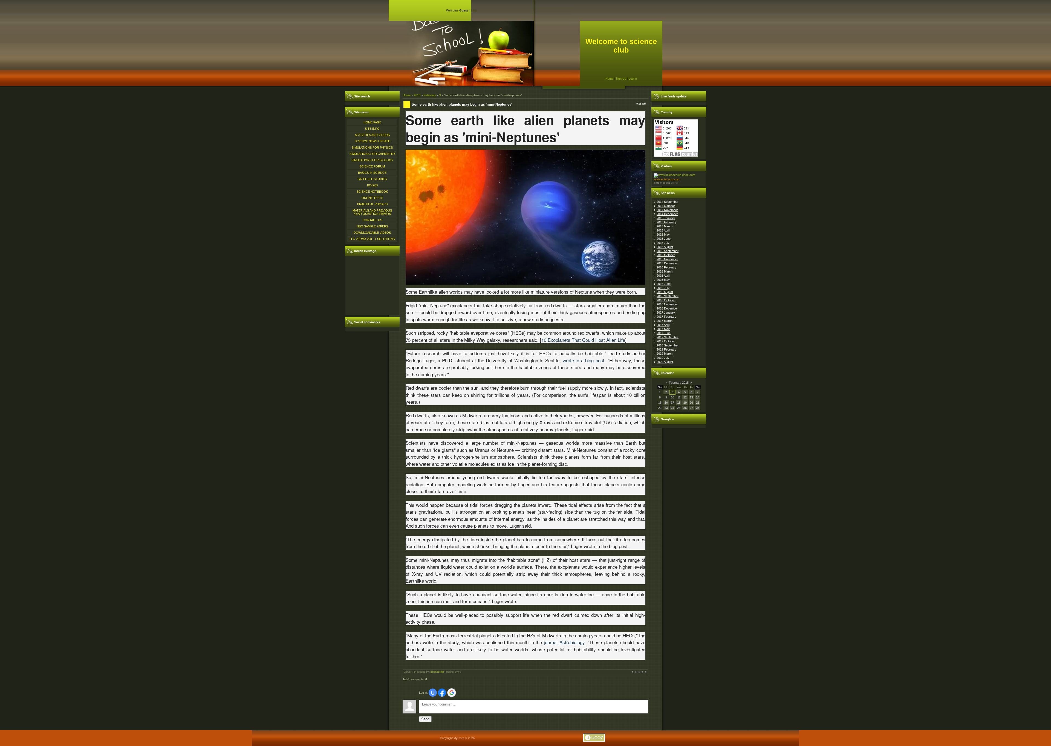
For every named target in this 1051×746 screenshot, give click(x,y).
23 (666, 407)
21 (697, 402)
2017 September (667, 337)
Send (425, 719)
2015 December (667, 263)
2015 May (663, 234)
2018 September (667, 345)
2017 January (666, 312)
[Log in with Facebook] (442, 693)
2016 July (663, 288)
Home (609, 78)
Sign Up (621, 78)
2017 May (663, 329)
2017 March (664, 320)
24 (672, 407)
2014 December (667, 214)
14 (697, 397)
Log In (633, 78)
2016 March (664, 271)
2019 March (664, 353)
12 (685, 397)
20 (691, 402)
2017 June (664, 333)
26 (685, 407)
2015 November (667, 259)
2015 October (666, 255)
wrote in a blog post (584, 360)
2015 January (666, 218)
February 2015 (679, 382)
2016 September (667, 296)
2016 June (664, 283)
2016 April (663, 275)
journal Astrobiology (564, 642)
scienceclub (437, 671)
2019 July (663, 357)
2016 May (663, 279)
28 (697, 407)
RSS (473, 10)
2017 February (666, 316)
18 (678, 402)
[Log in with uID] (433, 693)
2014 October (666, 205)
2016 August (665, 292)
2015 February (666, 222)
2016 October (666, 300)
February (430, 95)
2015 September (667, 251)
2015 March (664, 226)
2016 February (666, 267)
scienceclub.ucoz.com (666, 179)
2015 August (665, 246)
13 (691, 397)
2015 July (663, 242)
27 (691, 407)
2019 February (666, 349)
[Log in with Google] (451, 692)
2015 (417, 95)
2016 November (667, 304)
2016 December (667, 308)
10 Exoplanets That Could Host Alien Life (583, 339)
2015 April (663, 230)
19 (685, 402)
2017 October (666, 341)
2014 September (667, 201)
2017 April (663, 324)
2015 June (664, 238)
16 (666, 402)
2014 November (667, 210)
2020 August (665, 361)
